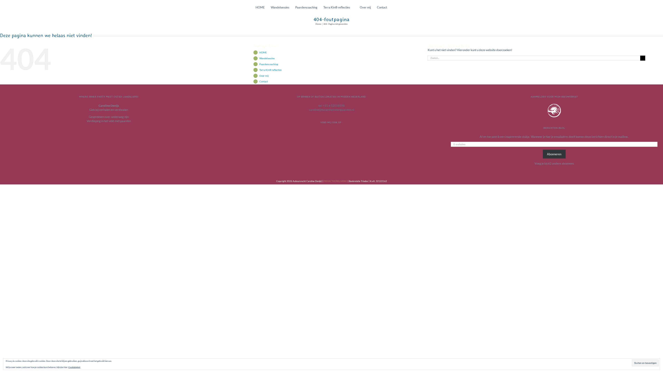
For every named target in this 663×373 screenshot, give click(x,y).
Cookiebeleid (74, 367)
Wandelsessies (267, 58)
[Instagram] (336, 131)
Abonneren (554, 154)
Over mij (264, 75)
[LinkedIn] (327, 131)
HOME (263, 52)
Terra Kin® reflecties (270, 69)
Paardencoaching (268, 64)
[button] (398, 7)
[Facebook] (331, 131)
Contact (263, 81)
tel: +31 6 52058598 (331, 105)
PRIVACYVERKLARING (335, 181)
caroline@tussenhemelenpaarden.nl (331, 110)
